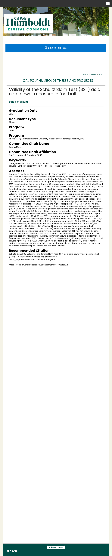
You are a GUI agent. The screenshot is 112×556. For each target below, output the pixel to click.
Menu (108, 3)
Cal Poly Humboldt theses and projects (58, 80)
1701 (100, 74)
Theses (93, 74)
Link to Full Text (56, 47)
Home (85, 74)
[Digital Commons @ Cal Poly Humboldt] (56, 21)
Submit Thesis (56, 547)
